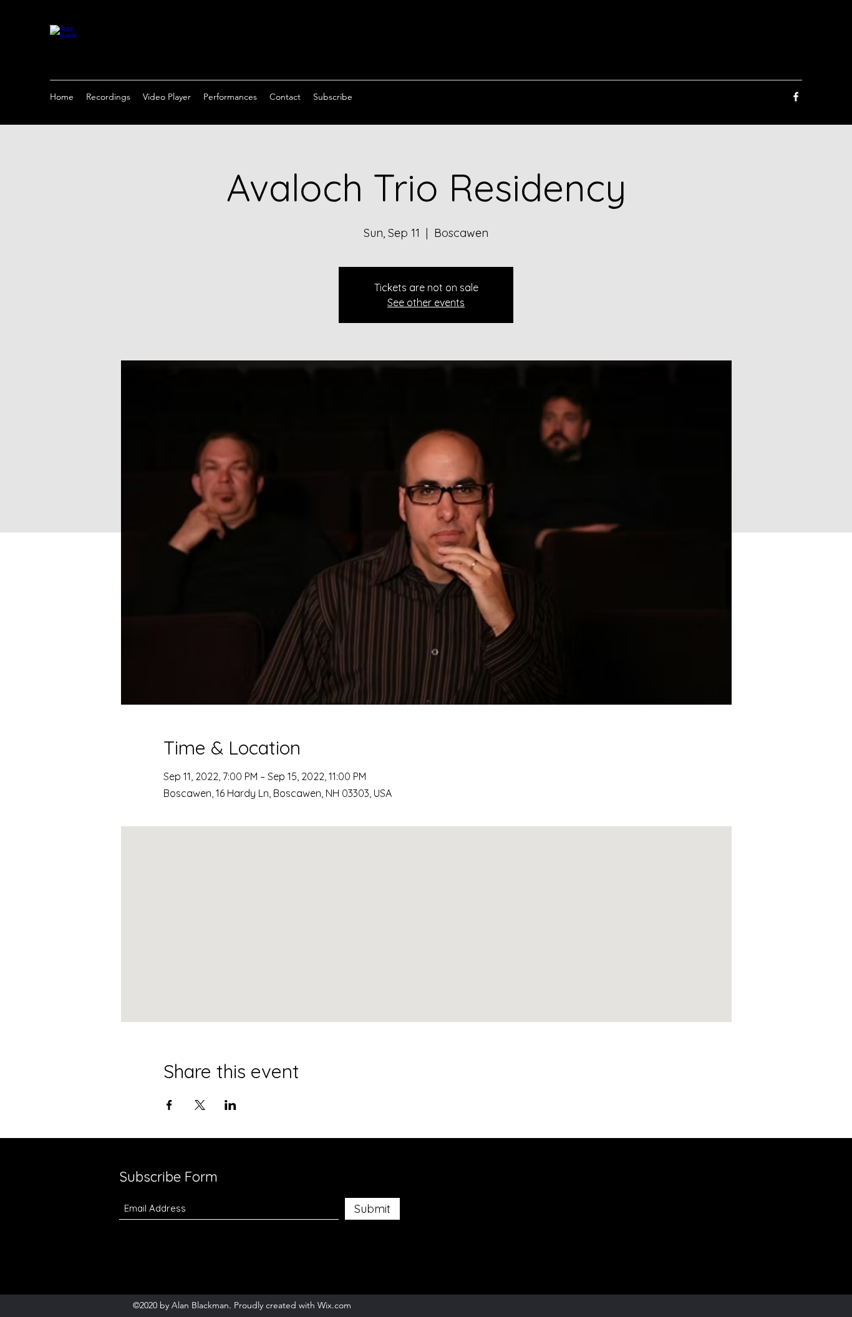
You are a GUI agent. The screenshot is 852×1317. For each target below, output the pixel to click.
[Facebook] (796, 96)
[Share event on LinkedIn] (230, 1105)
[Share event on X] (200, 1105)
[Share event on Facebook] (169, 1105)
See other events (426, 302)
